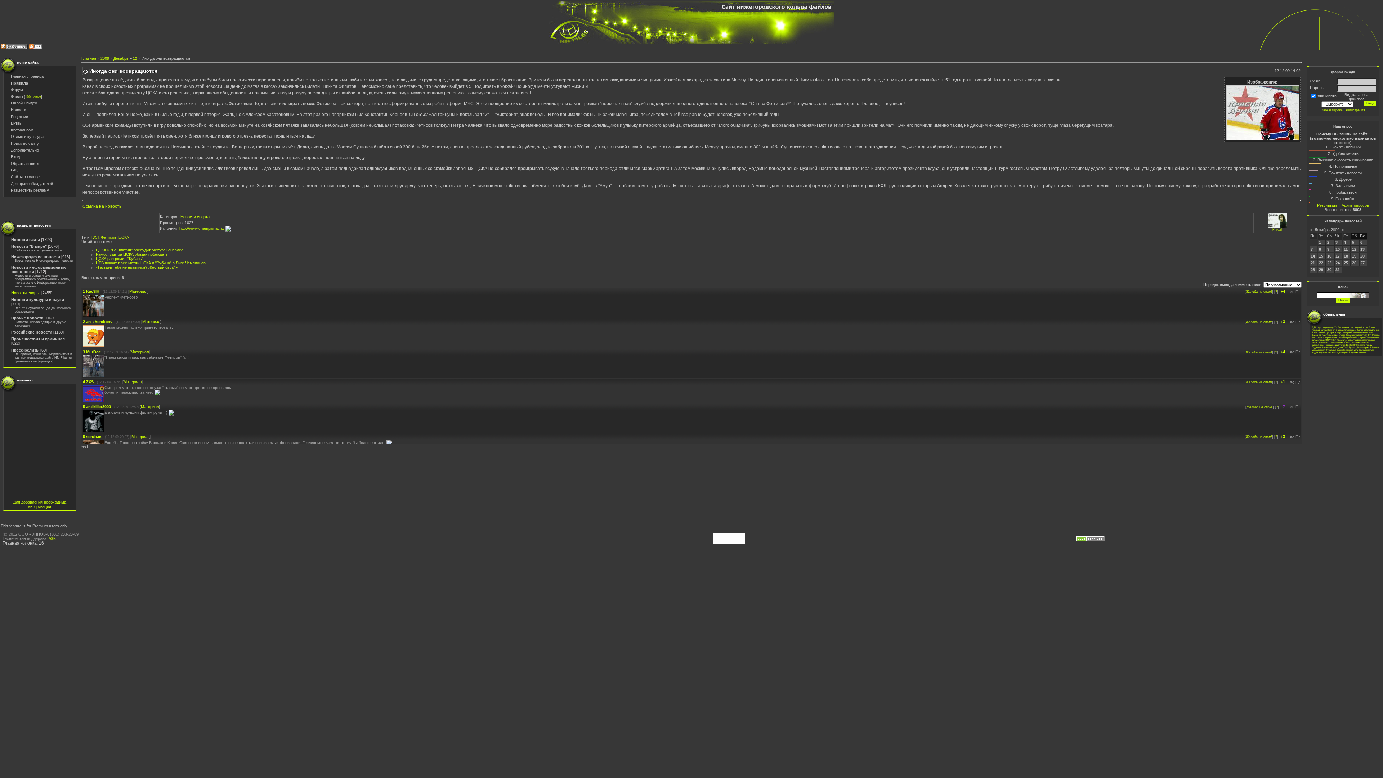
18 (1346, 256)
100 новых (33, 97)
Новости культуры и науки (37, 300)
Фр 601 (1333, 327)
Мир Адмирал (1318, 350)
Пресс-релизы (25, 350)
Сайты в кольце (25, 177)
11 (1346, 249)
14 (1313, 256)
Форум (17, 90)
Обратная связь (25, 163)
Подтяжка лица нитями (1333, 335)
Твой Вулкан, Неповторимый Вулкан (1361, 347)
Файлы (17, 96)
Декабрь (121, 58)
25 (1346, 263)
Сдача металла (1366, 350)
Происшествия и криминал (38, 339)
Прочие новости (27, 318)
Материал (138, 291)
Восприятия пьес (1346, 327)
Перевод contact (1320, 329)
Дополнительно (25, 150)
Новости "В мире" (29, 246)
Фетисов (108, 237)
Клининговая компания (1362, 332)
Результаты (1327, 205)
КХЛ (95, 237)
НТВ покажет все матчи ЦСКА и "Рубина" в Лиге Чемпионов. (151, 263)
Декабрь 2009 (1327, 230)
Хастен (1347, 342)
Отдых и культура (27, 136)
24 (1337, 263)
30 (1329, 270)
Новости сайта (25, 239)
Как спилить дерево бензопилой (1328, 337)
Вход (15, 157)
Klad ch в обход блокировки (1342, 329)
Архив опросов (1355, 205)
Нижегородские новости (35, 257)
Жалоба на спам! (1259, 292)
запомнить (1327, 96)
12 (135, 58)
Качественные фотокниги (1331, 342)
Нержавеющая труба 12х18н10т (1340, 345)
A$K (52, 538)
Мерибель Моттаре (1354, 337)
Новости (18, 110)
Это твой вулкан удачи (1339, 352)
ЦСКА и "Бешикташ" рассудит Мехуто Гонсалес (139, 250)
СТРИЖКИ (1330, 340)
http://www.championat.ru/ (202, 228)
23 (1329, 263)
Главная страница (27, 76)
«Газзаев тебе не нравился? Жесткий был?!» (137, 267)
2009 (104, 58)
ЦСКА (123, 237)
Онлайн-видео (24, 103)
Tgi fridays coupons (1321, 327)
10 (1337, 249)
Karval (1277, 230)
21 (1313, 263)
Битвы (16, 123)
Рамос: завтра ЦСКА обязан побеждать (132, 254)
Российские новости (31, 332)
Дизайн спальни (1358, 352)
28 (1313, 270)
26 (1354, 263)
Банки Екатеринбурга (1347, 350)
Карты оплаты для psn (1368, 329)
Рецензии (19, 117)
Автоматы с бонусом (1332, 347)
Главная (88, 58)
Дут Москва (1373, 335)
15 (1321, 256)
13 (1362, 249)
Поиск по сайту (25, 143)
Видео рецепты (1319, 352)
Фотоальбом (22, 130)
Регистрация (1355, 110)
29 (1321, 270)
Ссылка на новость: (102, 206)
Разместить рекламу (30, 190)
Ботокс (1372, 327)
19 (1354, 256)
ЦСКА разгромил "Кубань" (119, 258)
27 (1362, 263)
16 (1329, 256)
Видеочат (1316, 335)
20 (1362, 256)
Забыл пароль (1332, 110)
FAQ (15, 170)
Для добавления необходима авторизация (39, 504)
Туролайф (1331, 350)
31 (1337, 270)
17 (1337, 256)
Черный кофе (1361, 327)
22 (1321, 263)
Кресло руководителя (1356, 335)
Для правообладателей (32, 184)
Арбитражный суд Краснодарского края (1331, 332)
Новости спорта (25, 293)
